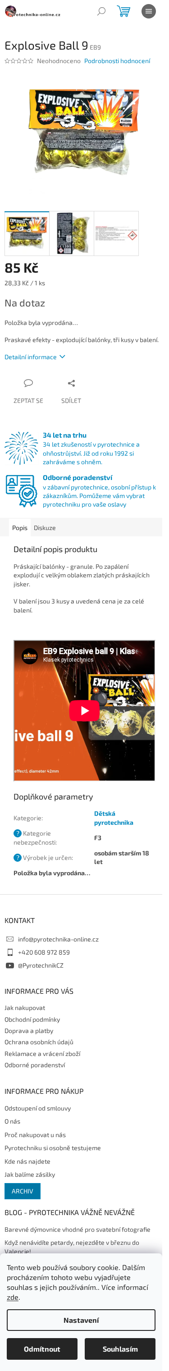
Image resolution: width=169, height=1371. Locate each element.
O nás (12, 1121)
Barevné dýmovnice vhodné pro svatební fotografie (78, 1229)
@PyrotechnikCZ (41, 965)
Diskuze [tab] (45, 527)
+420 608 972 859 (44, 952)
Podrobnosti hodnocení (117, 60)
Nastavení (81, 1320)
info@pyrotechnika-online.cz (58, 939)
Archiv (22, 1191)
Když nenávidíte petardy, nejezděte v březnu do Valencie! (72, 1246)
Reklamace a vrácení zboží (42, 1053)
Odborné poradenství (35, 1065)
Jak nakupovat (25, 1007)
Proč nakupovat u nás (35, 1134)
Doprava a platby (29, 1030)
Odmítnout (42, 1348)
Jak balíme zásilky (30, 1174)
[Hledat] (101, 11)
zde (12, 1297)
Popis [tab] (19, 527)
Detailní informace (31, 357)
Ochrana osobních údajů (39, 1042)
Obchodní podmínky (32, 1019)
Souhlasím (120, 1348)
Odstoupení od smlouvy (38, 1108)
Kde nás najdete (27, 1161)
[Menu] (149, 11)
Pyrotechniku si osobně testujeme (53, 1148)
